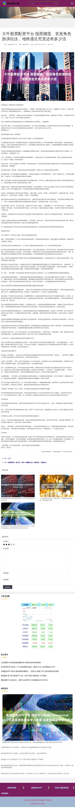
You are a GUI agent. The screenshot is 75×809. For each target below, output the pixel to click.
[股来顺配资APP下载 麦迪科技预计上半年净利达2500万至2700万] (18, 486)
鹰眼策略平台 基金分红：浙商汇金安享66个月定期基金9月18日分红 (24, 680)
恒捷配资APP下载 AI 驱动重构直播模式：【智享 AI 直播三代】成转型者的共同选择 (30, 671)
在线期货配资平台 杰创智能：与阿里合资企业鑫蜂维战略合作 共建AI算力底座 (26, 747)
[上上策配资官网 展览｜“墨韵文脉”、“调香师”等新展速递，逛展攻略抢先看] (56, 486)
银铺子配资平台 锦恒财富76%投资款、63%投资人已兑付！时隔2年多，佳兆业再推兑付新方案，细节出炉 (35, 773)
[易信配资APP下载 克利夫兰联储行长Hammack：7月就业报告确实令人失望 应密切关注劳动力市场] (18, 513)
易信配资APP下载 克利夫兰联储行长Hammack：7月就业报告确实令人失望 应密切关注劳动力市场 (32, 742)
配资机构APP (36, 787)
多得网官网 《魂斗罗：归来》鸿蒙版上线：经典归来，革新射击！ (28, 462)
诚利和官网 (11, 787)
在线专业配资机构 (62, 787)
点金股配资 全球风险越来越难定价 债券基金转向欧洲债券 (21, 662)
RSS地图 (41, 800)
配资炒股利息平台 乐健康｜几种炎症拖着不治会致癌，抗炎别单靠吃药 (24, 753)
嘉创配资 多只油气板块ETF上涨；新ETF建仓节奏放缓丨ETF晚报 (23, 675)
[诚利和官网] (11, 3)
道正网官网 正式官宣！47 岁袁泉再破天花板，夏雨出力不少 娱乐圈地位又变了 (28, 667)
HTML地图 (48, 800)
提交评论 (7, 587)
